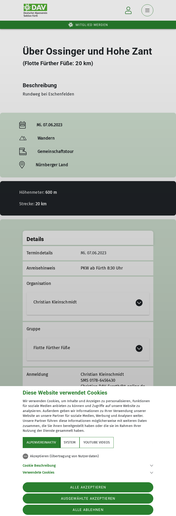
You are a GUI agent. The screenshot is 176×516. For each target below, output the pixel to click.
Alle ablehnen (88, 510)
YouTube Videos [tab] (96, 442)
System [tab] (70, 442)
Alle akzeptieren (88, 487)
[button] (88, 465)
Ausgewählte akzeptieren (88, 498)
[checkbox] (88, 456)
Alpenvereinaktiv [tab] (41, 442)
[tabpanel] (88, 463)
